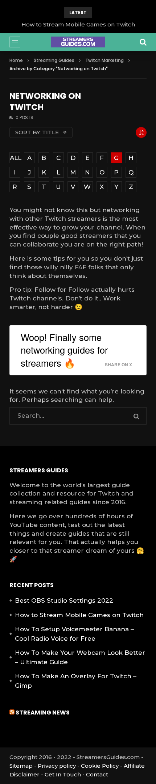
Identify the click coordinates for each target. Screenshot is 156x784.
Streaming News (43, 712)
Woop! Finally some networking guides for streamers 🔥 (64, 349)
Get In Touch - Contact (76, 774)
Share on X (118, 365)
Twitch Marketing (104, 60)
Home (16, 60)
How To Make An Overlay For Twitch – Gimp (75, 681)
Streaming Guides (54, 60)
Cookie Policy (100, 765)
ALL (15, 157)
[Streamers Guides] (78, 42)
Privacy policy (57, 765)
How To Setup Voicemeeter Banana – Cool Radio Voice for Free (74, 633)
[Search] (143, 42)
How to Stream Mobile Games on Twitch (78, 24)
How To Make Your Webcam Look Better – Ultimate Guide (80, 657)
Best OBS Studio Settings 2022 (64, 600)
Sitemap (21, 765)
